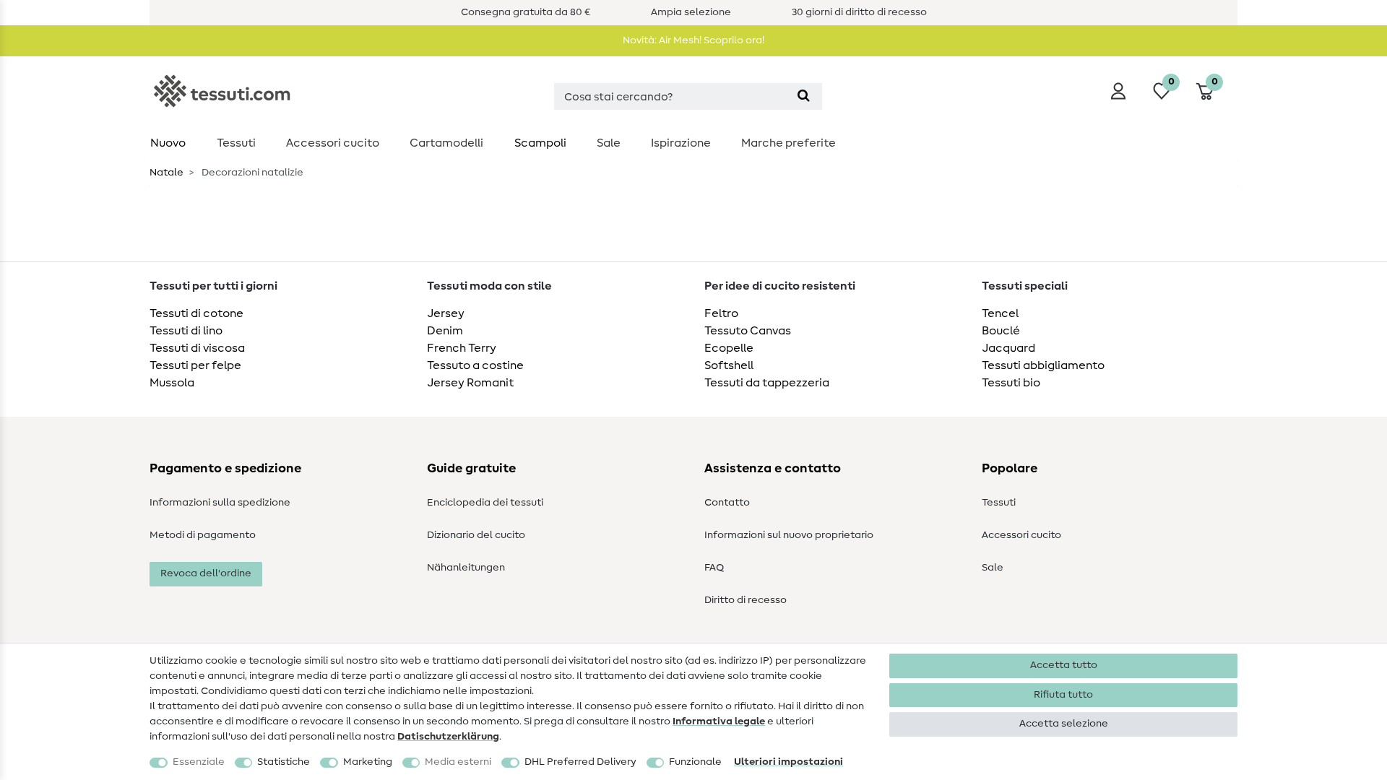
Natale (166, 173)
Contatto (727, 503)
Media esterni (458, 762)
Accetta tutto (1063, 665)
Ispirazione (681, 143)
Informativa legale (719, 721)
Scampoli (540, 143)
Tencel (1000, 313)
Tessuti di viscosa (197, 348)
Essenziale (199, 762)
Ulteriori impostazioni (788, 762)
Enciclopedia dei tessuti (485, 503)
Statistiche (283, 762)
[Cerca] (803, 96)
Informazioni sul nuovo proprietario (788, 535)
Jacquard (1008, 348)
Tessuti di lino (186, 331)
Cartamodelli (446, 143)
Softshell (728, 365)
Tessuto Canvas (747, 331)
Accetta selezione (1063, 724)
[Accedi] (1118, 91)
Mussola (172, 383)
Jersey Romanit (470, 383)
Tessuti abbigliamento (1043, 365)
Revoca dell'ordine (205, 573)
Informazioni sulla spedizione (220, 503)
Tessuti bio (1011, 383)
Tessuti (236, 143)
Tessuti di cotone (196, 313)
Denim (445, 331)
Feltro (721, 313)
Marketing (367, 762)
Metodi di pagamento (203, 535)
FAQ (714, 568)
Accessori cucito (332, 143)
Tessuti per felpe (195, 365)
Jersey (446, 313)
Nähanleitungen (466, 568)
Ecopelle (728, 348)
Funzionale (695, 762)
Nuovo (168, 143)
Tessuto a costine (475, 365)
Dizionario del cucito (476, 535)
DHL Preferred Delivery (580, 762)
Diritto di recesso (745, 600)
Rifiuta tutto (1063, 695)
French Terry (461, 348)
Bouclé (1001, 331)
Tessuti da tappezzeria (766, 383)
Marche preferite (788, 143)
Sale (609, 143)
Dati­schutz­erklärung (448, 737)
